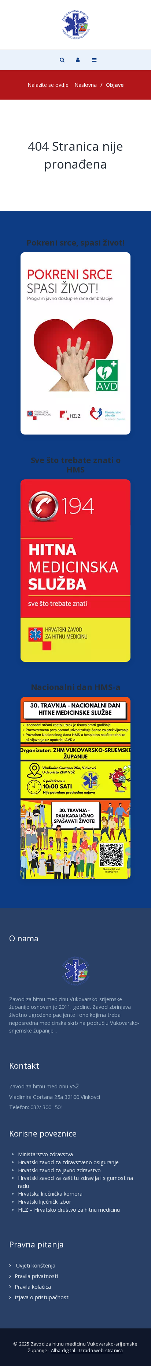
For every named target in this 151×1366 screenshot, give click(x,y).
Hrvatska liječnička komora (50, 1193)
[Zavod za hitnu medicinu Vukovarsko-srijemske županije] (75, 24)
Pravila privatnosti (36, 1276)
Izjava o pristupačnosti (42, 1297)
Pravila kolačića (33, 1286)
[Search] (62, 59)
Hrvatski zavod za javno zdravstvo (59, 1170)
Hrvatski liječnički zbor (44, 1201)
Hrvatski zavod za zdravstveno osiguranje (68, 1162)
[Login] (78, 59)
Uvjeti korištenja (35, 1265)
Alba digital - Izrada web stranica (87, 1350)
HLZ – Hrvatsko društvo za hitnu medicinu (69, 1209)
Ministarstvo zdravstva (45, 1154)
